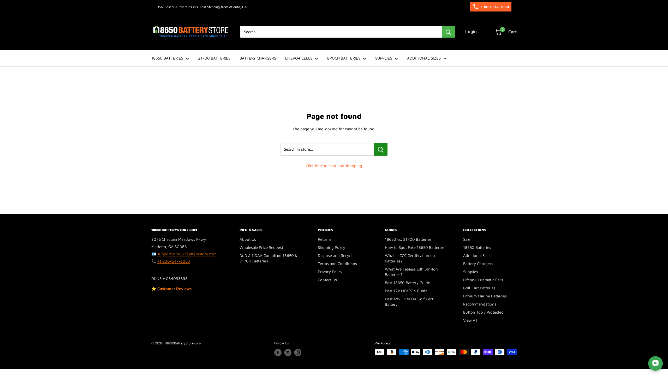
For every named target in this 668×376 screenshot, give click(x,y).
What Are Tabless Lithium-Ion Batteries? (411, 272)
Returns (325, 239)
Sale (466, 239)
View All (470, 320)
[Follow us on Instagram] (297, 352)
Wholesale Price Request (261, 247)
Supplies (470, 271)
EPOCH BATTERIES (343, 58)
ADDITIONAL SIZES (424, 58)
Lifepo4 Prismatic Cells (483, 280)
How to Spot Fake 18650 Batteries (415, 247)
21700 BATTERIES (214, 58)
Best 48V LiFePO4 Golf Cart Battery (409, 302)
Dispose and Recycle (336, 255)
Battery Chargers (478, 263)
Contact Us (327, 280)
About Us (248, 239)
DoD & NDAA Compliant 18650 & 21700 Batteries (268, 258)
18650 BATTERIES (167, 58)
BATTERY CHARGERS (258, 58)
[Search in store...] (380, 149)
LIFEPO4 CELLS (298, 58)
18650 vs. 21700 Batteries (408, 239)
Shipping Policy (331, 247)
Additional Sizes (477, 255)
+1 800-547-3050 (173, 261)
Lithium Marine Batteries (485, 296)
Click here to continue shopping (334, 165)
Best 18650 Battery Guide (407, 282)
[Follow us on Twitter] (287, 352)
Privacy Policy (330, 271)
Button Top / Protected (483, 312)
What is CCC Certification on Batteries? (410, 258)
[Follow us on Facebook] (278, 352)
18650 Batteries (477, 247)
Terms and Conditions (337, 263)
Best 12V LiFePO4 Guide (406, 291)
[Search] (448, 32)
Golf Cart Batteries (479, 288)
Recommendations (479, 304)
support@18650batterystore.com (187, 254)
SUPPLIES (383, 58)
